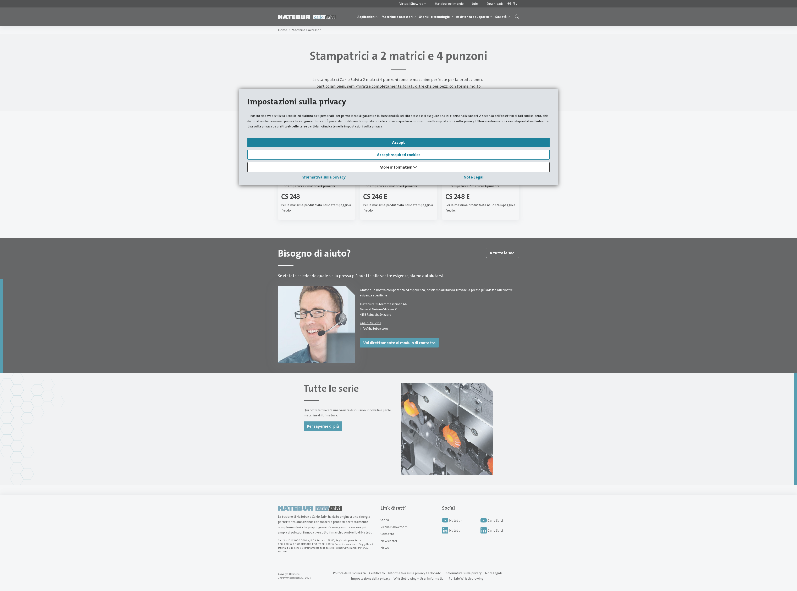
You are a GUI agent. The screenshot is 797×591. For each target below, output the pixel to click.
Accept (398, 142)
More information (396, 167)
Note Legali (474, 177)
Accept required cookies (398, 154)
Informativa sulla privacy (323, 177)
